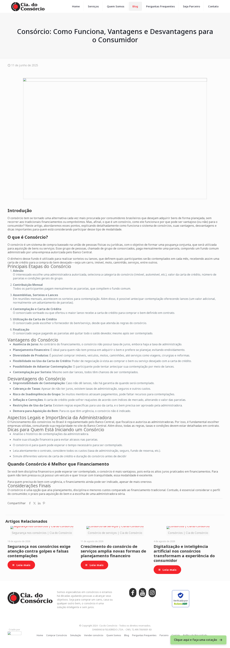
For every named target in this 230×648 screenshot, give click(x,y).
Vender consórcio (93, 635)
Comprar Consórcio (56, 635)
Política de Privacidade (195, 635)
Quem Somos (113, 635)
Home (40, 635)
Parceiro (164, 635)
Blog (126, 635)
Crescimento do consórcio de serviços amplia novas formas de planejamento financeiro (113, 551)
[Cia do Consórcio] (28, 6)
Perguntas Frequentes (144, 635)
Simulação (75, 635)
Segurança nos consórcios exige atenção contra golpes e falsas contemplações (39, 551)
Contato (176, 635)
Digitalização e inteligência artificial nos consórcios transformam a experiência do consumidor (184, 553)
